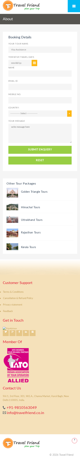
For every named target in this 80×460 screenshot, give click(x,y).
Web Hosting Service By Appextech (29, 455)
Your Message (16, 121)
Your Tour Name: (18, 44)
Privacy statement (12, 305)
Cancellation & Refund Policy (18, 298)
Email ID (13, 81)
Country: (14, 108)
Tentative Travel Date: (21, 57)
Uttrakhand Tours (32, 220)
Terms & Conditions (13, 292)
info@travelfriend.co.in (25, 413)
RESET (40, 160)
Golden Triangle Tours (34, 192)
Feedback (8, 311)
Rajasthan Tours (31, 232)
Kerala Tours (28, 247)
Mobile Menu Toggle (74, 6)
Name (11, 68)
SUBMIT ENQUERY (40, 149)
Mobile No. (14, 94)
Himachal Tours (30, 207)
